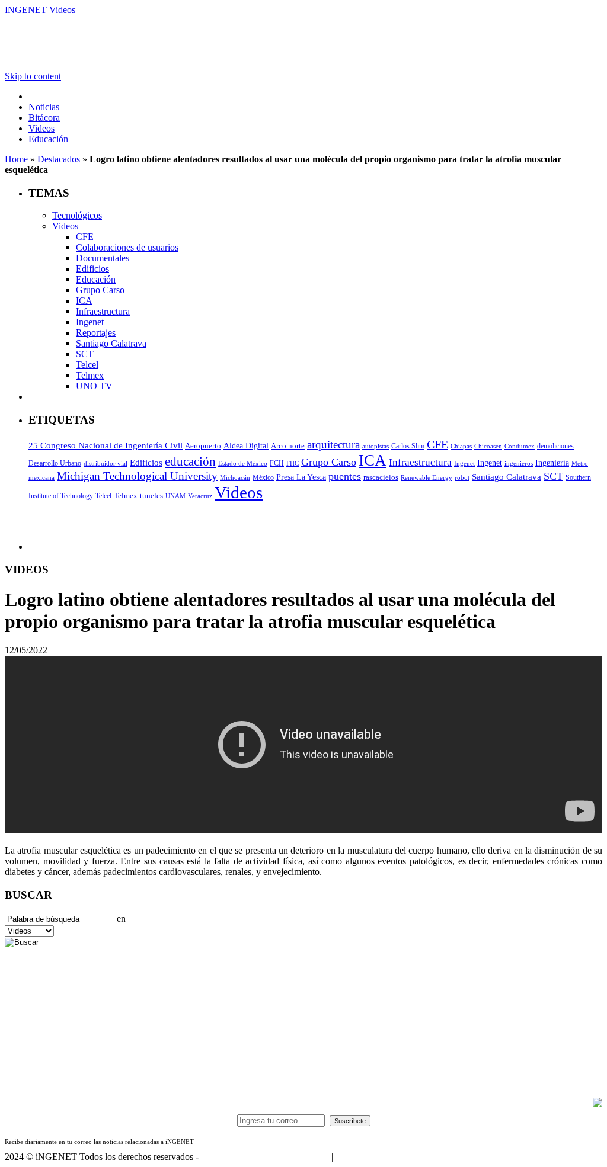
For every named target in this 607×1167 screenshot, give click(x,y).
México (263, 477)
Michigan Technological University (137, 476)
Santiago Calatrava (111, 343)
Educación (48, 139)
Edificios (92, 269)
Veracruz (200, 496)
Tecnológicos (77, 215)
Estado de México (242, 463)
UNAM (175, 496)
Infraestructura (103, 311)
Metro (579, 463)
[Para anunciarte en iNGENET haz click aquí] (597, 1104)
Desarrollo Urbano (54, 463)
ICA (84, 301)
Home (16, 159)
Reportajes (96, 333)
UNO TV (94, 386)
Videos (41, 128)
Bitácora (44, 118)
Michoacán (235, 478)
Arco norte (288, 445)
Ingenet (90, 322)
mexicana (41, 478)
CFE (85, 237)
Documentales (102, 258)
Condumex (519, 446)
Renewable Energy (426, 478)
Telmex (90, 375)
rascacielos (380, 477)
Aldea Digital (246, 445)
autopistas (375, 446)
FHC (292, 463)
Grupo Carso (100, 290)
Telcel (87, 365)
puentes (344, 476)
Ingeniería (552, 463)
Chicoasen (488, 446)
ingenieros (518, 463)
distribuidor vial (105, 463)
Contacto (218, 1157)
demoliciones (555, 446)
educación (190, 461)
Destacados (58, 159)
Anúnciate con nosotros (285, 1157)
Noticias (43, 107)
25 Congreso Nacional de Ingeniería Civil (105, 445)
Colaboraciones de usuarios (127, 247)
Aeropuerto (203, 445)
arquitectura (333, 444)
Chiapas (461, 446)
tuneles (151, 495)
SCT (85, 354)
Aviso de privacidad (372, 1157)
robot (462, 478)
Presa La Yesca (301, 477)
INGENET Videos (40, 10)
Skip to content (33, 76)
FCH (277, 463)
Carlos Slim (407, 446)
